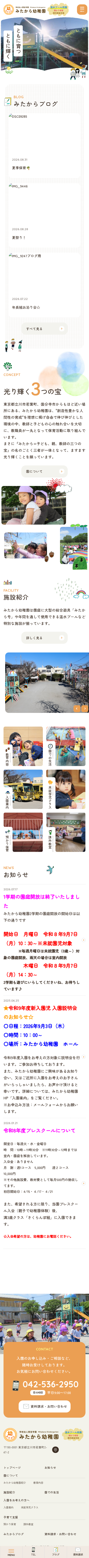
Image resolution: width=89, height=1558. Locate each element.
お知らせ (50, 1467)
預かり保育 (10, 1524)
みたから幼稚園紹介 (15, 1482)
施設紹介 (9, 1492)
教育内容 (38, 1482)
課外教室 (28, 1524)
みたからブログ (14, 1534)
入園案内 (8, 1507)
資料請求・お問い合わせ (60, 1534)
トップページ (12, 1467)
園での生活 (51, 1492)
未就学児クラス (29, 1507)
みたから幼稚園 (25, 9)
